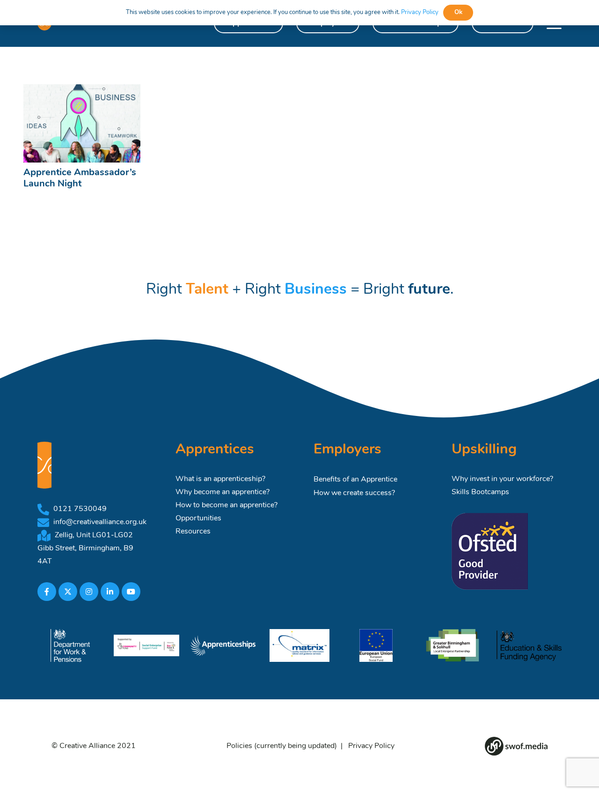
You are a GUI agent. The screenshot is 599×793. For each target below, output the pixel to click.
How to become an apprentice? (226, 505)
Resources (193, 531)
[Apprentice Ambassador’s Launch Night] (81, 123)
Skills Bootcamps (480, 492)
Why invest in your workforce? (502, 479)
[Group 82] (516, 746)
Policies (239, 746)
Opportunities (198, 518)
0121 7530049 (80, 509)
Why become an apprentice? (222, 492)
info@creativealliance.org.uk (99, 522)
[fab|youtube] (131, 591)
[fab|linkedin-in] (110, 591)
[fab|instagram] (89, 591)
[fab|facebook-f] (46, 591)
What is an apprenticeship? (220, 479)
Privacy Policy (371, 746)
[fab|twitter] (67, 591)
